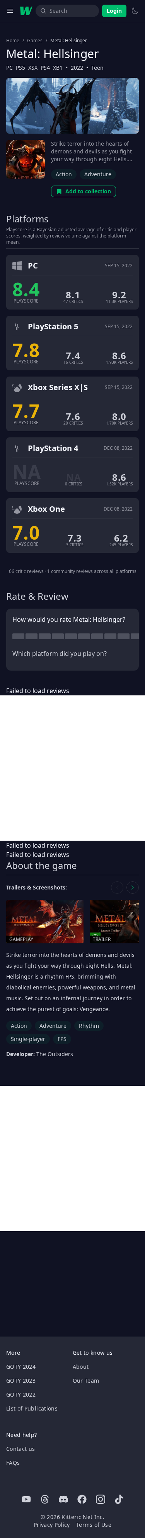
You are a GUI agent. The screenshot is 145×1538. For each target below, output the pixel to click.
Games (35, 41)
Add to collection (88, 191)
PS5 (20, 67)
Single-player (28, 1039)
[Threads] (44, 1499)
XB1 (58, 67)
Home (12, 41)
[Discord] (63, 1499)
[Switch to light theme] (135, 11)
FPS (62, 1039)
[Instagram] (100, 1499)
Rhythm (89, 1025)
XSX (33, 67)
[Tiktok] (119, 1499)
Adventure (97, 174)
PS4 (45, 67)
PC (9, 67)
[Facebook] (82, 1499)
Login (114, 10)
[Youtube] (26, 1499)
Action (64, 174)
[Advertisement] (72, 768)
